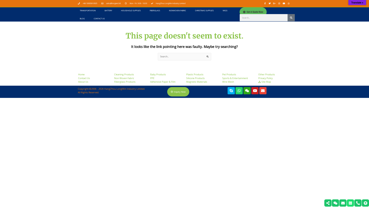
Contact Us (99, 18)
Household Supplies (131, 10)
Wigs (225, 10)
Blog (82, 18)
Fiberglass (155, 10)
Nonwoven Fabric (177, 10)
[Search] (291, 17)
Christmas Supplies (204, 10)
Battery (108, 10)
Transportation (88, 10)
